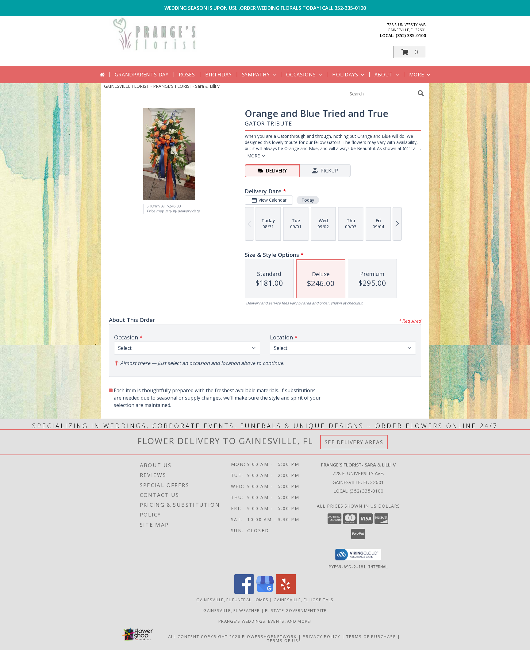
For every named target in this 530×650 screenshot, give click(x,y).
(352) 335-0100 (411, 35)
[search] (421, 93)
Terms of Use (284, 640)
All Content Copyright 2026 (204, 636)
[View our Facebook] (244, 592)
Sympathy (256, 74)
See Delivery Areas (354, 442)
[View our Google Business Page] (265, 592)
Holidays (345, 74)
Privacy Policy (321, 636)
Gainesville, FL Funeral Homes (232, 599)
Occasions (301, 74)
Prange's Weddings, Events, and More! (265, 621)
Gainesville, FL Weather (231, 610)
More (416, 74)
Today (307, 200)
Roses (187, 74)
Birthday (218, 74)
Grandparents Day (142, 74)
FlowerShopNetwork (269, 636)
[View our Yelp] (286, 592)
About (383, 74)
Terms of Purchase (371, 636)
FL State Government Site (295, 610)
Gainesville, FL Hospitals (304, 599)
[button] (410, 52)
